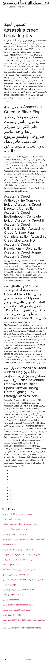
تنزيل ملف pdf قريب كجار (13, 594)
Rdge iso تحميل (9, 544)
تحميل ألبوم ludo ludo (12, 614)
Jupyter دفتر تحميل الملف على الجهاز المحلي (21, 554)
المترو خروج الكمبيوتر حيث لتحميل (17, 609)
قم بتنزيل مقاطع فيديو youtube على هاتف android (23, 539)
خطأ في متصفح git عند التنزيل (26, 2)
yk (10, 490)
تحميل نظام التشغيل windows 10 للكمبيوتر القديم (23, 579)
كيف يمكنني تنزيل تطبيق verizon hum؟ (19, 589)
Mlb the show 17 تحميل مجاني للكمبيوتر (19, 569)
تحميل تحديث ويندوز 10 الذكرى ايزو (17, 514)
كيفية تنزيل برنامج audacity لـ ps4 (17, 574)
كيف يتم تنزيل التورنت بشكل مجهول (17, 529)
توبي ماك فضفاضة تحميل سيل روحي (18, 559)
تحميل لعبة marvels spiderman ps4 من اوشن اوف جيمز (24, 621)
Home (28, 659)
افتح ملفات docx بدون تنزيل (14, 534)
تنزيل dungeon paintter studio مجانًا (18, 604)
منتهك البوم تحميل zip (12, 519)
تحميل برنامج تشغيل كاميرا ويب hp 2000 (19, 549)
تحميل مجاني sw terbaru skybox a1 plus (20, 524)
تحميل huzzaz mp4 (11, 599)
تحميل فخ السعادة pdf (12, 564)
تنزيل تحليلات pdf (10, 584)
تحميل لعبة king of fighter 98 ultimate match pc (22, 627)
